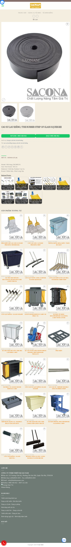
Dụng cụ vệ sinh (5, 504)
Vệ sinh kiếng (48, 13)
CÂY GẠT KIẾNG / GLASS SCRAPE (12, 314)
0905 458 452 (13, 483)
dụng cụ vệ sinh (16, 143)
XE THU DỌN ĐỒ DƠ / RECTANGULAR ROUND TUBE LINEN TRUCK (12, 279)
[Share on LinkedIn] (18, 147)
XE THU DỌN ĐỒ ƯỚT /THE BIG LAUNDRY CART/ (12, 351)
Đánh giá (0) (12, 157)
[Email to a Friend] (12, 147)
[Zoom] (3, 99)
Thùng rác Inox (16, 513)
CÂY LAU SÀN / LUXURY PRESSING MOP (35, 244)
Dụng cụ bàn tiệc (17, 510)
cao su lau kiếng (8, 143)
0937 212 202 (23, 483)
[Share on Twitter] (9, 147)
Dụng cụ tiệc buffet (6, 501)
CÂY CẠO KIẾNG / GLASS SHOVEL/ (12, 457)
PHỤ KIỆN (59, 350)
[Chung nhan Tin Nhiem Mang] (7, 486)
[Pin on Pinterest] (15, 147)
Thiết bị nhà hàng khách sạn (9, 498)
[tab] (3, 158)
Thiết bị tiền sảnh (6, 513)
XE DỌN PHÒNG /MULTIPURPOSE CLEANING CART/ (59, 422)
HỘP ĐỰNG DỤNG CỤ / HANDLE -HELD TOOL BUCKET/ (12, 422)
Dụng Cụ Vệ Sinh (34, 13)
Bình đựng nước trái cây (8, 507)
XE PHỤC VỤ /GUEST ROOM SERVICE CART (12, 387)
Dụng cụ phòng (15, 504)
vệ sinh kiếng (24, 143)
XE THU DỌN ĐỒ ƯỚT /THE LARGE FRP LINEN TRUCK (35, 422)
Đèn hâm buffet (17, 501)
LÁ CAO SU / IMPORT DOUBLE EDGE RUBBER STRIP (58, 387)
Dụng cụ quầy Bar (6, 510)
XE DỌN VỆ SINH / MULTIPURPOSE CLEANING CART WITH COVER (59, 316)
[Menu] (2, 5)
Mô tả (3, 157)
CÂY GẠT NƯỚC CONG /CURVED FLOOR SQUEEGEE (35, 278)
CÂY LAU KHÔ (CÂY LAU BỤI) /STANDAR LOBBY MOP (58, 278)
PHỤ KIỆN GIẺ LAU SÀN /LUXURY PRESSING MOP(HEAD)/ (12, 244)
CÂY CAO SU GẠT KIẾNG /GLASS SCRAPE (35, 387)
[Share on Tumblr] (21, 147)
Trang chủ (22, 13)
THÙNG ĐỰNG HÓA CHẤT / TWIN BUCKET (59, 244)
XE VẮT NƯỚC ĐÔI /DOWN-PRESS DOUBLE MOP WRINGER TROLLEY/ (35, 352)
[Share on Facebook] (6, 147)
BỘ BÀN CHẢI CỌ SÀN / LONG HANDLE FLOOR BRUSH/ (35, 457)
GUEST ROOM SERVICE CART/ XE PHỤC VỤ (35, 315)
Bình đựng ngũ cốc (7, 516)
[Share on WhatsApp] (2, 147)
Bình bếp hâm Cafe (21, 516)
